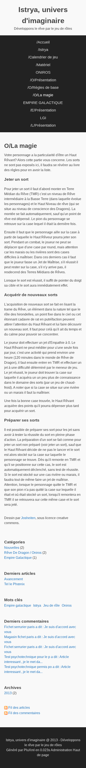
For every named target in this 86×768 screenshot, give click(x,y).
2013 (8, 693)
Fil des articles (19, 707)
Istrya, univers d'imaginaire (25, 740)
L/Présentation (44, 125)
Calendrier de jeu (43, 57)
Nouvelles (11, 547)
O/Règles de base (44, 87)
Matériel (43, 65)
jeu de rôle (51, 605)
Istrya (43, 50)
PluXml (29, 750)
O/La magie (43, 95)
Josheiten (28, 518)
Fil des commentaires (24, 713)
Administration (61, 750)
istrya (37, 605)
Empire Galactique (18, 557)
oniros (67, 605)
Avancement (13, 579)
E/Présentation (43, 110)
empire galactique (17, 605)
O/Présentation (43, 80)
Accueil (44, 42)
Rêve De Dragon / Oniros (23, 552)
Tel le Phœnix (14, 584)
